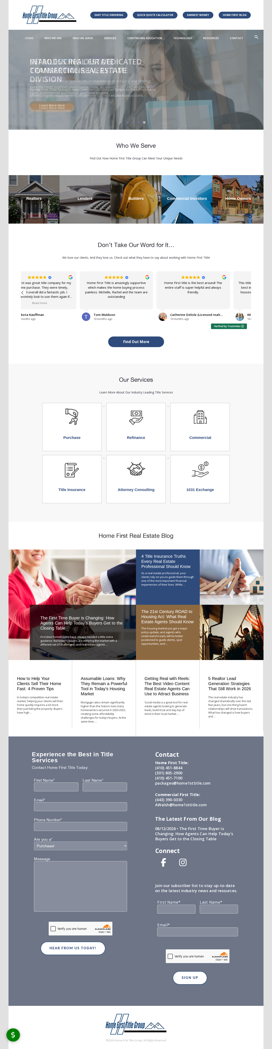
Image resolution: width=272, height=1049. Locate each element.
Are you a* (43, 839)
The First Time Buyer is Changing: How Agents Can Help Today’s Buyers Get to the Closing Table (81, 623)
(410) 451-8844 (168, 767)
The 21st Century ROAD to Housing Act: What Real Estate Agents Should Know (167, 616)
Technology (182, 38)
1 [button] (127, 122)
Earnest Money (198, 15)
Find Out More (136, 341)
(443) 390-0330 (168, 799)
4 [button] (144, 122)
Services (110, 38)
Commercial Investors (187, 198)
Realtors (34, 198)
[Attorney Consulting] (136, 457)
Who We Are (53, 38)
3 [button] (138, 122)
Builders (136, 198)
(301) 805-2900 (168, 772)
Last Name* (93, 780)
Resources (211, 38)
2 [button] (133, 122)
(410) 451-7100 (168, 778)
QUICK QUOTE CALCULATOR (155, 15)
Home (29, 38)
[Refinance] (136, 405)
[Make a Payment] (13, 1035)
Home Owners (238, 198)
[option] (136, 80)
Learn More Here (52, 108)
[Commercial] (200, 405)
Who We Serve (83, 38)
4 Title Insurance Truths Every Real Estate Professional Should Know (165, 561)
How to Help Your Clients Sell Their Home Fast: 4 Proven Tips (39, 683)
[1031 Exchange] (200, 457)
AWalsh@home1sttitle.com (181, 804)
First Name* (44, 780)
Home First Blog (234, 15)
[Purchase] (72, 405)
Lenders (85, 198)
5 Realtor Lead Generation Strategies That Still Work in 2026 (229, 683)
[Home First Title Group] (49, 14)
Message (42, 859)
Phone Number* (48, 820)
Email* (39, 800)
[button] (256, 37)
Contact (236, 38)
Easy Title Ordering (109, 15)
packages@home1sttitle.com (183, 783)
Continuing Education (144, 38)
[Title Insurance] (72, 457)
